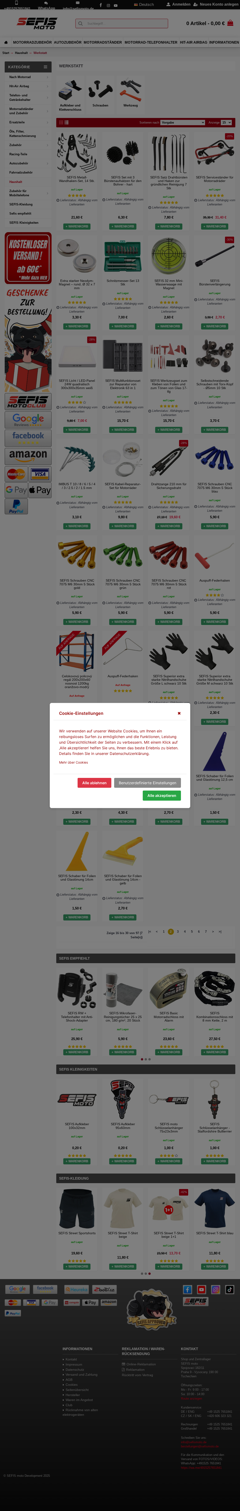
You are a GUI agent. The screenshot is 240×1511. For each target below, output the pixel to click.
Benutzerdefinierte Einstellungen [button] (147, 782)
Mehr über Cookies (73, 762)
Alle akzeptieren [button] (161, 795)
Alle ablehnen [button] (94, 782)
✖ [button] (179, 713)
